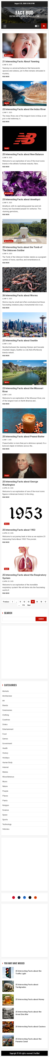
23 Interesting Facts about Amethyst (24, 183)
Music (4, 781)
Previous (6, 601)
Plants (5, 800)
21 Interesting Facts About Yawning (24, 45)
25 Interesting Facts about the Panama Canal (8, 1040)
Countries (6, 720)
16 (41, 601)
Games (5, 739)
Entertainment (7, 729)
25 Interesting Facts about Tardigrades (8, 986)
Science (5, 810)
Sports (5, 820)
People (7, 475)
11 (20, 601)
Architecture (7, 696)
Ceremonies (7, 710)
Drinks (5, 724)
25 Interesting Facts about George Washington (24, 465)
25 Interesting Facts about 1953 (24, 514)
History (7, 524)
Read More (5, 76)
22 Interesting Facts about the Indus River (24, 93)
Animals (7, 289)
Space (4, 815)
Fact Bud (24, 12)
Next (29, 605)
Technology (7, 824)
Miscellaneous (9, 55)
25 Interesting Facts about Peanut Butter (24, 420)
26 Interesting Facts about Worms (24, 279)
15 (37, 601)
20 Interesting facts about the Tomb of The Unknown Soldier (24, 231)
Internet (5, 767)
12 (24, 601)
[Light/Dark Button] (37, 26)
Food (6, 430)
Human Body (7, 762)
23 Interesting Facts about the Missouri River (24, 372)
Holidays (5, 758)
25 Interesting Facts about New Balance (24, 138)
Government (7, 743)
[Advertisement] (24, 652)
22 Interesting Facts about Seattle (24, 324)
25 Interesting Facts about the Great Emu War (8, 1013)
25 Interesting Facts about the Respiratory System (24, 559)
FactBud (36, 1053)
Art (3, 701)
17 (45, 601)
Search (8, 613)
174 (23, 605)
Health (6, 569)
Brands (7, 148)
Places (7, 334)
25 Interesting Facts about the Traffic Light (8, 972)
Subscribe (44, 26)
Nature (7, 103)
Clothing (5, 715)
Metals (5, 772)
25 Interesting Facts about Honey (8, 999)
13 (28, 601)
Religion (5, 805)
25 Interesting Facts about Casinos (8, 1027)
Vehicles (5, 829)
